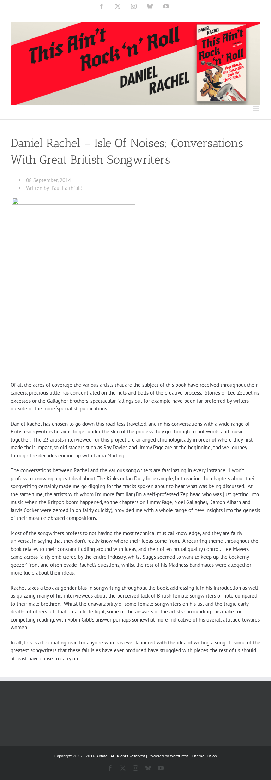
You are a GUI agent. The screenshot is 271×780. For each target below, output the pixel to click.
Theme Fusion (204, 755)
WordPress (179, 755)
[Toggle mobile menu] (256, 108)
